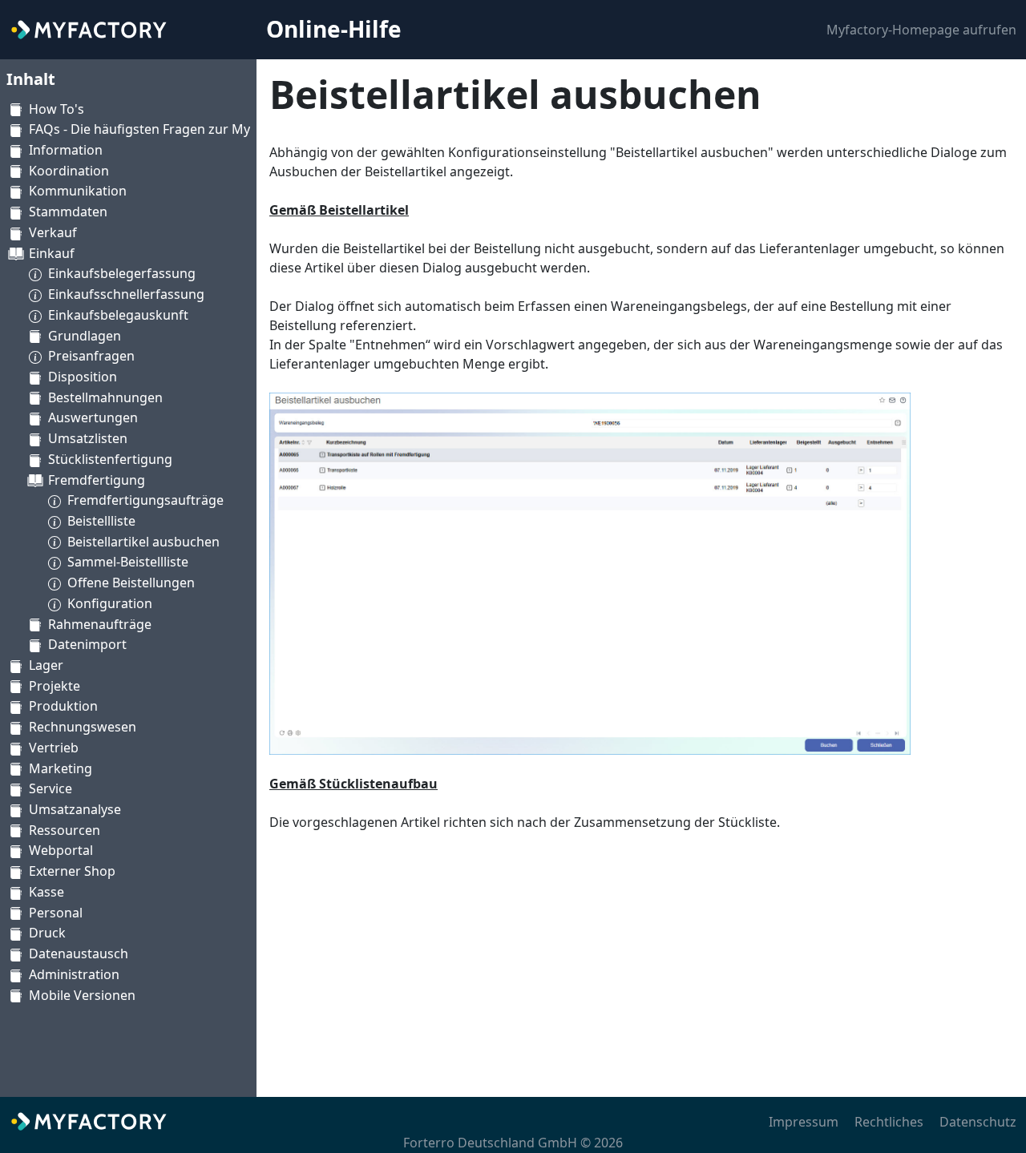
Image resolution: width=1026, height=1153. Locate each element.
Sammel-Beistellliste (127, 561)
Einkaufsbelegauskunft (118, 315)
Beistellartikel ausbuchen (143, 541)
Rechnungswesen (82, 727)
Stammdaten (68, 211)
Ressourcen (64, 830)
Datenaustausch (78, 953)
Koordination (69, 170)
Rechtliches (888, 1122)
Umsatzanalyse (75, 809)
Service (50, 788)
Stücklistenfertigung (110, 459)
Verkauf (53, 232)
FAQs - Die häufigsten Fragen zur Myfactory (161, 129)
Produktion (63, 706)
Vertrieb (54, 747)
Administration (74, 974)
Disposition (82, 376)
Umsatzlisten (87, 438)
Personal (56, 912)
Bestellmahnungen (105, 397)
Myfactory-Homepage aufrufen (921, 29)
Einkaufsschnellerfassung (126, 294)
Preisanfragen (91, 356)
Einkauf (52, 253)
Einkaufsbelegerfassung (122, 273)
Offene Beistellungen (131, 582)
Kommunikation (78, 191)
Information (66, 150)
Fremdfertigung (96, 480)
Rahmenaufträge (99, 624)
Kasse (46, 892)
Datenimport (87, 644)
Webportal (61, 850)
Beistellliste (101, 521)
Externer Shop (72, 871)
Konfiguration (109, 603)
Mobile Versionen (82, 995)
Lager (46, 665)
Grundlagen (84, 336)
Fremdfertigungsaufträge (145, 500)
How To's (56, 109)
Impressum (803, 1122)
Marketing (60, 768)
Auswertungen (93, 417)
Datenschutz (977, 1122)
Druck (47, 932)
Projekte (54, 686)
